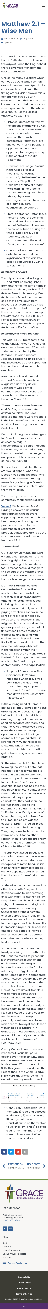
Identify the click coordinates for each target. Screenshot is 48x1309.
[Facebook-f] (5, 1228)
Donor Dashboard (18, 1263)
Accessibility (24, 1277)
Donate (24, 1306)
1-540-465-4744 (11, 1220)
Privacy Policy (24, 1288)
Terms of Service (24, 1294)
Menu (43, 6)
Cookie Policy (24, 1282)
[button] (4, 1152)
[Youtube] (10, 1228)
